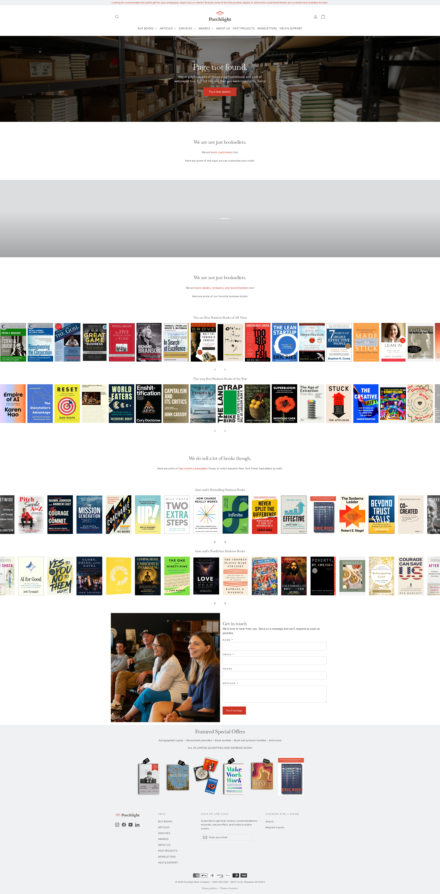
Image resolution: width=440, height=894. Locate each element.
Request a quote (275, 827)
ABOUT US (223, 28)
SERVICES (186, 28)
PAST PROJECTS (244, 28)
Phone (227, 669)
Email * (228, 654)
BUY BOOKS (146, 28)
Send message (234, 710)
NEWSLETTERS (267, 28)
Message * (230, 683)
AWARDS (204, 28)
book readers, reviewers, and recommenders (221, 287)
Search (270, 821)
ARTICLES (166, 28)
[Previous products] (215, 369)
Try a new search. (220, 91)
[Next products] (225, 369)
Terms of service (229, 888)
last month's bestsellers (193, 468)
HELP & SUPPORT (291, 28)
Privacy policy (209, 888)
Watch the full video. (222, 223)
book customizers (221, 152)
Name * (228, 640)
